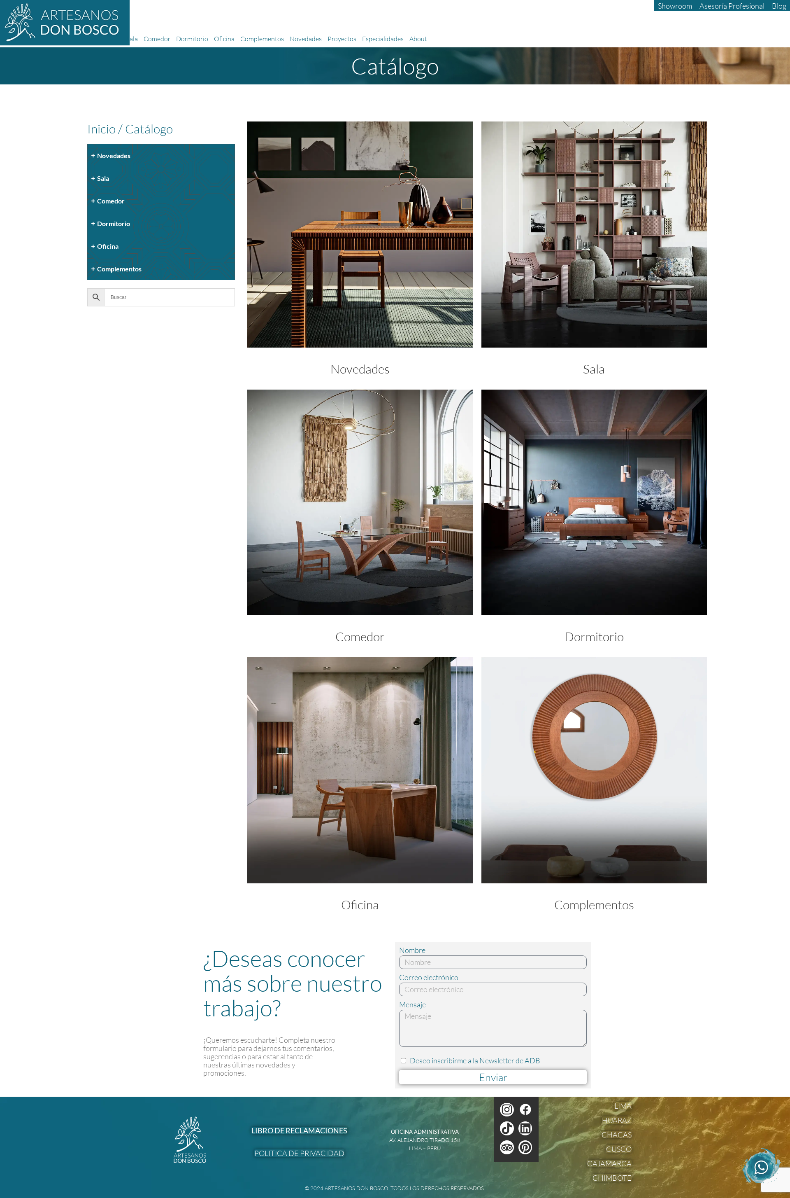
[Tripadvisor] (507, 1147)
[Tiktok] (507, 1128)
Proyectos (342, 39)
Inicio (101, 128)
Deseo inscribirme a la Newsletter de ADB (475, 1060)
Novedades (306, 39)
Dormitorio (192, 39)
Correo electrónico (428, 977)
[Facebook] (525, 1110)
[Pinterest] (525, 1147)
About (418, 39)
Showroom (675, 5)
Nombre (412, 950)
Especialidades (383, 39)
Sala (132, 39)
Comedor (157, 39)
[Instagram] (507, 1110)
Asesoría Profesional (731, 5)
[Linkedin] (525, 1128)
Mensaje (412, 1004)
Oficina (224, 39)
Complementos (262, 39)
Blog (779, 5)
